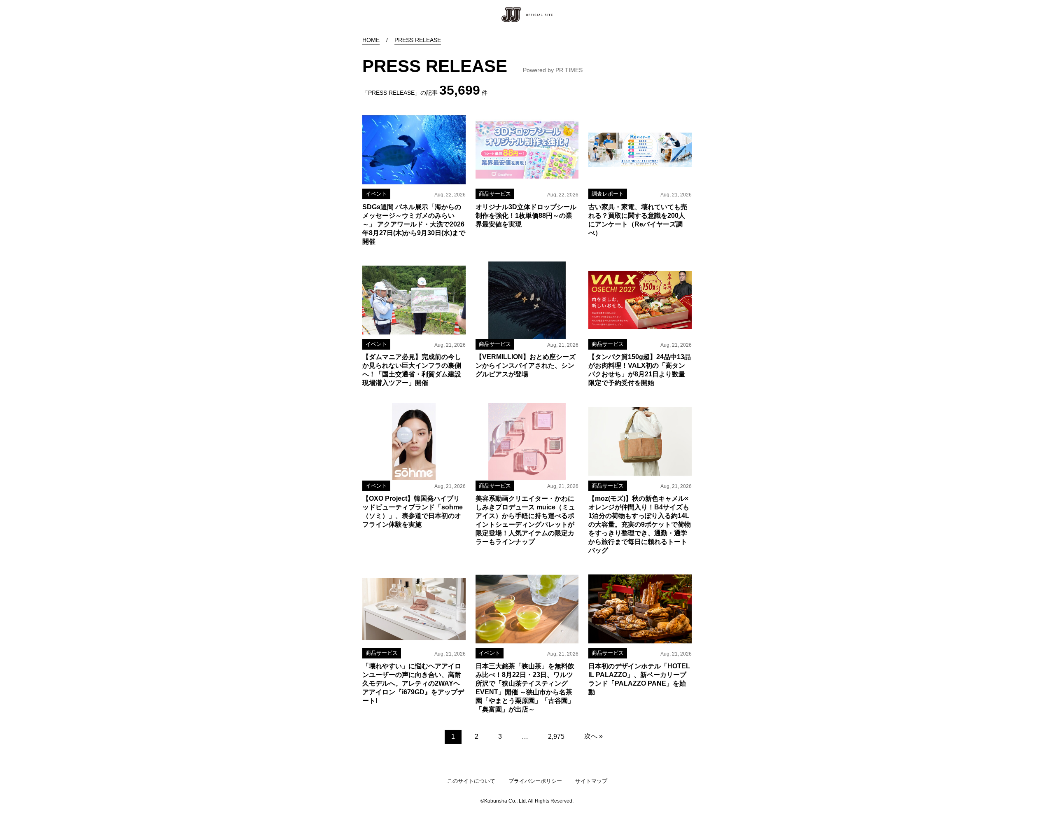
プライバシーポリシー (535, 781)
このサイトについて (471, 781)
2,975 (556, 736)
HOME (371, 40)
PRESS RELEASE (417, 40)
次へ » (593, 736)
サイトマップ (591, 781)
